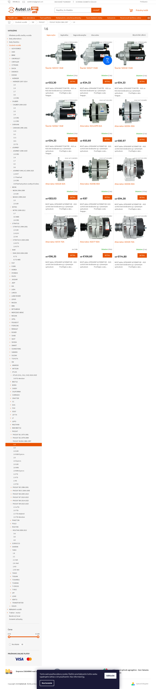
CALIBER (15, 101)
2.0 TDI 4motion (19, 517)
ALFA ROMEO (16, 48)
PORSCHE (15, 325)
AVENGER (15, 78)
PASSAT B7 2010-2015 (21, 497)
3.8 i (14, 141)
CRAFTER (15, 398)
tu (83, 676)
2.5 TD (15, 144)
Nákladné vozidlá (15, 609)
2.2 (14, 556)
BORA (14, 385)
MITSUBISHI (16, 309)
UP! (13, 593)
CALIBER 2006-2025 (20, 105)
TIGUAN (15, 576)
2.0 (14, 85)
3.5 (14, 164)
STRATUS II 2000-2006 (21, 240)
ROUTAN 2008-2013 (20, 530)
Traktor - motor (14, 613)
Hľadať (96, 10)
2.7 (14, 91)
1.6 (14, 444)
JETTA (14, 415)
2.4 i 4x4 (15, 563)
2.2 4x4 (15, 560)
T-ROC (14, 589)
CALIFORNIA (16, 391)
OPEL (13, 319)
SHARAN (15, 547)
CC (13, 401)
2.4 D (14, 566)
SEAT (13, 339)
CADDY (14, 388)
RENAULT (15, 329)
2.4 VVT (16, 174)
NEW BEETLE (16, 428)
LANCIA (14, 293)
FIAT (13, 263)
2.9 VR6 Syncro (18, 471)
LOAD (14, 596)
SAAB (14, 335)
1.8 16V (15, 451)
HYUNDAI (15, 273)
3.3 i (14, 138)
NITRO (14, 207)
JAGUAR (15, 279)
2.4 (14, 88)
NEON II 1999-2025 (19, 197)
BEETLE (15, 382)
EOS (13, 405)
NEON (14, 187)
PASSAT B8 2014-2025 (21, 500)
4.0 (14, 540)
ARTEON (15, 368)
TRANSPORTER (17, 603)
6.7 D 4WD (16, 260)
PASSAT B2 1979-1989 (21, 438)
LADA (13, 289)
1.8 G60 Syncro (18, 454)
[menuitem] (12, 18)
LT (13, 418)
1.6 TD (15, 474)
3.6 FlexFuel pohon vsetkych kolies (26, 184)
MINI (13, 306)
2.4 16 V (16, 233)
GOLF (14, 411)
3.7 (14, 213)
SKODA (14, 342)
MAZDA (14, 302)
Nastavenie (47, 683)
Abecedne (95, 35)
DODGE (14, 75)
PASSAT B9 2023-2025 (21, 504)
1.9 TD (15, 477)
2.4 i (14, 131)
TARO (14, 550)
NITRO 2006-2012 (19, 210)
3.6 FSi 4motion (19, 378)
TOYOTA (15, 358)
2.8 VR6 (16, 467)
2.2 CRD (16, 121)
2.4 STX (16, 243)
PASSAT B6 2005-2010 (21, 494)
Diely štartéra (14, 42)
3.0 (14, 134)
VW (13, 362)
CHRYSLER (15, 62)
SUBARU (15, 352)
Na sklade (17, 644)
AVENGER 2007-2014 (20, 81)
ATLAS (14, 372)
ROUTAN (15, 527)
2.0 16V (15, 194)
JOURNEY (15, 147)
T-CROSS (15, 586)
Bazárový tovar (14, 616)
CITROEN (15, 65)
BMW (13, 55)
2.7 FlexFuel (17, 177)
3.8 (14, 537)
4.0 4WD (16, 217)
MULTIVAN (15, 424)
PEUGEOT (15, 322)
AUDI (13, 52)
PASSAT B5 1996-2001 (21, 487)
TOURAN (15, 583)
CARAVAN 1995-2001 (20, 128)
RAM (13, 250)
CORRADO (16, 395)
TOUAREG (15, 580)
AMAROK (15, 365)
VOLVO (14, 606)
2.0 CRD (16, 98)
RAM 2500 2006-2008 (20, 253)
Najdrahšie (64, 35)
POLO (14, 523)
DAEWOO (15, 72)
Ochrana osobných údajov (86, 2)
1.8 (14, 108)
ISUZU (14, 276)
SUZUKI (14, 355)
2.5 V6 (15, 236)
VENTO (14, 599)
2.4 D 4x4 (16, 570)
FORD (14, 266)
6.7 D (15, 256)
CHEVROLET (16, 58)
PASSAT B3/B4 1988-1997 (22, 441)
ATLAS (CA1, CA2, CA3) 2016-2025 (25, 375)
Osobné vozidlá (15, 45)
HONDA (14, 269)
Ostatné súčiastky (16, 619)
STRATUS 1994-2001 (20, 227)
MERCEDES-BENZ (18, 312)
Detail (72, 81)
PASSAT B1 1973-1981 (21, 434)
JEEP (13, 283)
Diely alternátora (15, 39)
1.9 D (15, 481)
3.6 (14, 95)
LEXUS (14, 299)
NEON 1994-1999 (19, 190)
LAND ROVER (16, 296)
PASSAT (15, 431)
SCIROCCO (16, 543)
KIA (13, 286)
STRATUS (15, 223)
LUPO (14, 421)
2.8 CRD (16, 220)
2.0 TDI (15, 510)
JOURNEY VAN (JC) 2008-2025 (23, 171)
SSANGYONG (16, 349)
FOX (13, 408)
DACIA (14, 68)
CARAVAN (15, 124)
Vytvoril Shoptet (142, 684)
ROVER (14, 332)
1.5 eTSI (16, 507)
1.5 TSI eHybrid (18, 514)
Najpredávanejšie (79, 35)
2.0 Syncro (17, 461)
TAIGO (14, 573)
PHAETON (15, 520)
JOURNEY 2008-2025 (20, 151)
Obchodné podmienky (62, 2)
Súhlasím (110, 675)
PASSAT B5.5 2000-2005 (21, 490)
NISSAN (14, 316)
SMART (14, 345)
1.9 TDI (15, 484)
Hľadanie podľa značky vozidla (20, 35)
